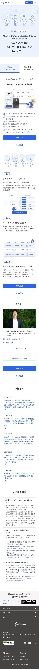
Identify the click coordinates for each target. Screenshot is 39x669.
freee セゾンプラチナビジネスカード (21, 557)
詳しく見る (19, 145)
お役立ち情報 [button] (7, 613)
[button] (25, 348)
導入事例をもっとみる (19, 358)
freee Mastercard (22, 548)
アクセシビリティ (24, 660)
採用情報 (22, 653)
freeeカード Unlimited (15, 544)
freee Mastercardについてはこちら (18, 579)
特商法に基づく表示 (8, 656)
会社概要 (5, 653)
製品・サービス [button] (7, 608)
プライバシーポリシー (9, 660)
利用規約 (22, 656)
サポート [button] (5, 617)
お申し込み (29, 3)
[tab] (10, 68)
